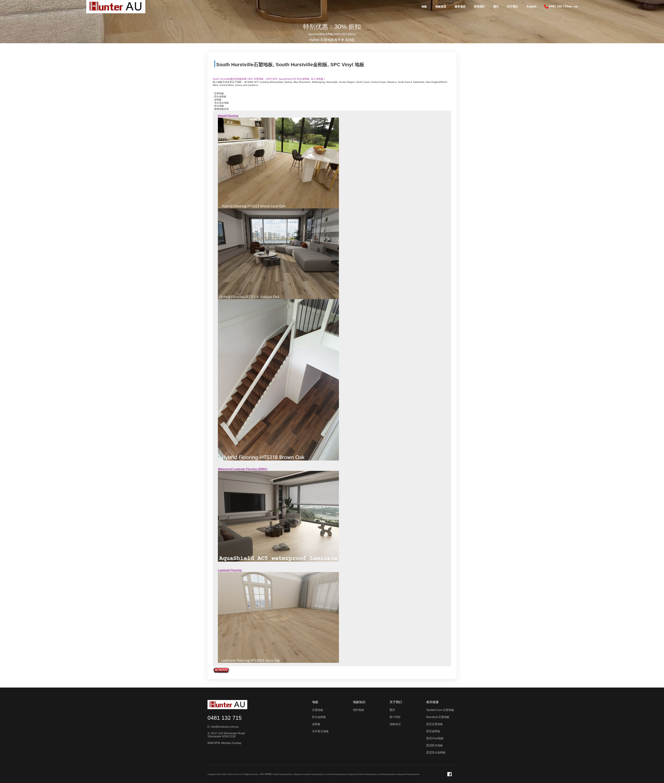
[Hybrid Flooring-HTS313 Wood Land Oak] (278, 162)
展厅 (496, 6)
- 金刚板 (217, 99)
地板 (424, 6)
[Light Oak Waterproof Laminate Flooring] (278, 516)
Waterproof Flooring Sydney (408, 774)
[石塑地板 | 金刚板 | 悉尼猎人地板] (227, 704)
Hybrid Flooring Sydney (283, 774)
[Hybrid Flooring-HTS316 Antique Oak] (278, 253)
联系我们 (479, 6)
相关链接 (432, 702)
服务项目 (460, 6)
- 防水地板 (218, 105)
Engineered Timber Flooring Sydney (362, 774)
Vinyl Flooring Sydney (387, 774)
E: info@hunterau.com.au (223, 726)
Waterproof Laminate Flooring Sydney (309, 774)
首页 (262, 774)
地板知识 (359, 702)
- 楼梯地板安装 (221, 109)
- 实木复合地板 (221, 102)
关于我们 (512, 6)
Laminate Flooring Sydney (336, 774)
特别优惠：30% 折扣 (332, 26)
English (532, 6)
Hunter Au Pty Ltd (235, 774)
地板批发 (440, 6)
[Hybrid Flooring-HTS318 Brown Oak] (278, 379)
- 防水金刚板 (219, 96)
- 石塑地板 (218, 93)
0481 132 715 (225, 718)
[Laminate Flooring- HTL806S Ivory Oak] (278, 617)
